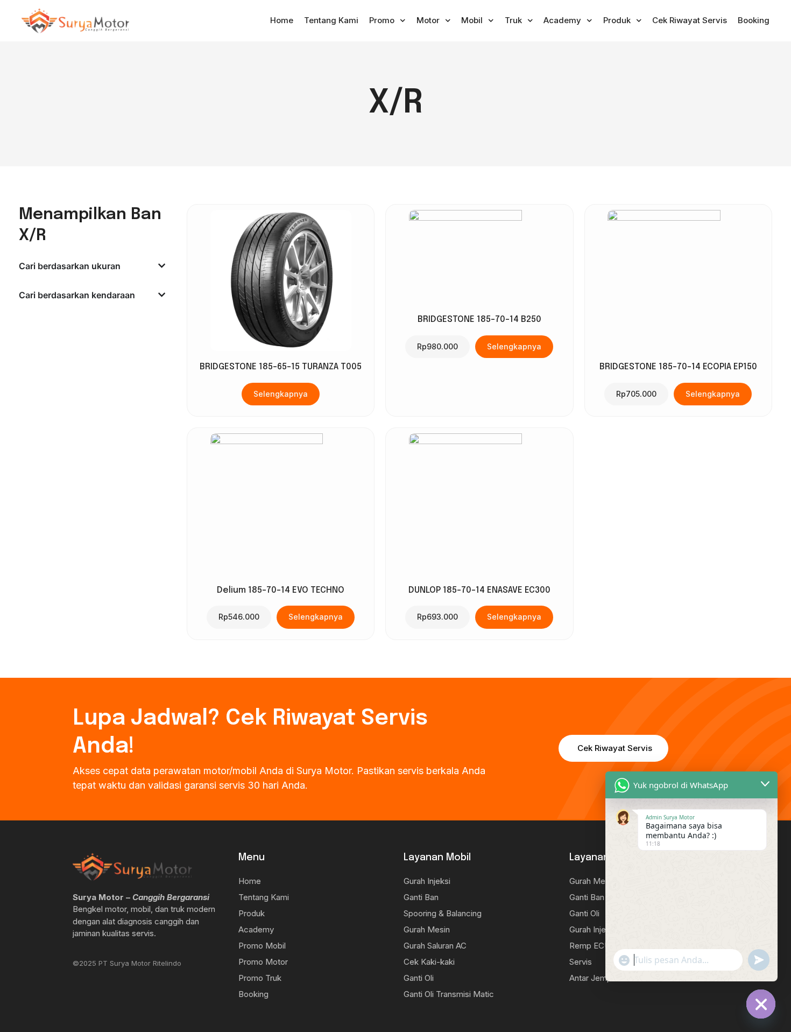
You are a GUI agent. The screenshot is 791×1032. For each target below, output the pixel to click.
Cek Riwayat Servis (689, 20)
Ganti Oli (419, 978)
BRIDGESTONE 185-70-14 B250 (479, 319)
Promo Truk (259, 978)
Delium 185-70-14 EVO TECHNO (280, 590)
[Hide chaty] (760, 1004)
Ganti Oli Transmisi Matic (449, 994)
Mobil (472, 20)
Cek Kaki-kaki (429, 962)
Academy (562, 20)
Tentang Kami (331, 20)
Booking (753, 20)
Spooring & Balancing (443, 913)
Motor (428, 20)
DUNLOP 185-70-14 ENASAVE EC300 (479, 590)
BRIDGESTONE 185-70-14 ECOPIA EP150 (678, 366)
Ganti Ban (421, 897)
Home (281, 20)
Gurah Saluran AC (435, 945)
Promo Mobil (262, 945)
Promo (381, 20)
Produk (617, 20)
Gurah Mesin (427, 929)
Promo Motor (263, 962)
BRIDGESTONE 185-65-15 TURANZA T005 (281, 366)
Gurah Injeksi (427, 881)
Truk (513, 20)
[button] (437, 346)
